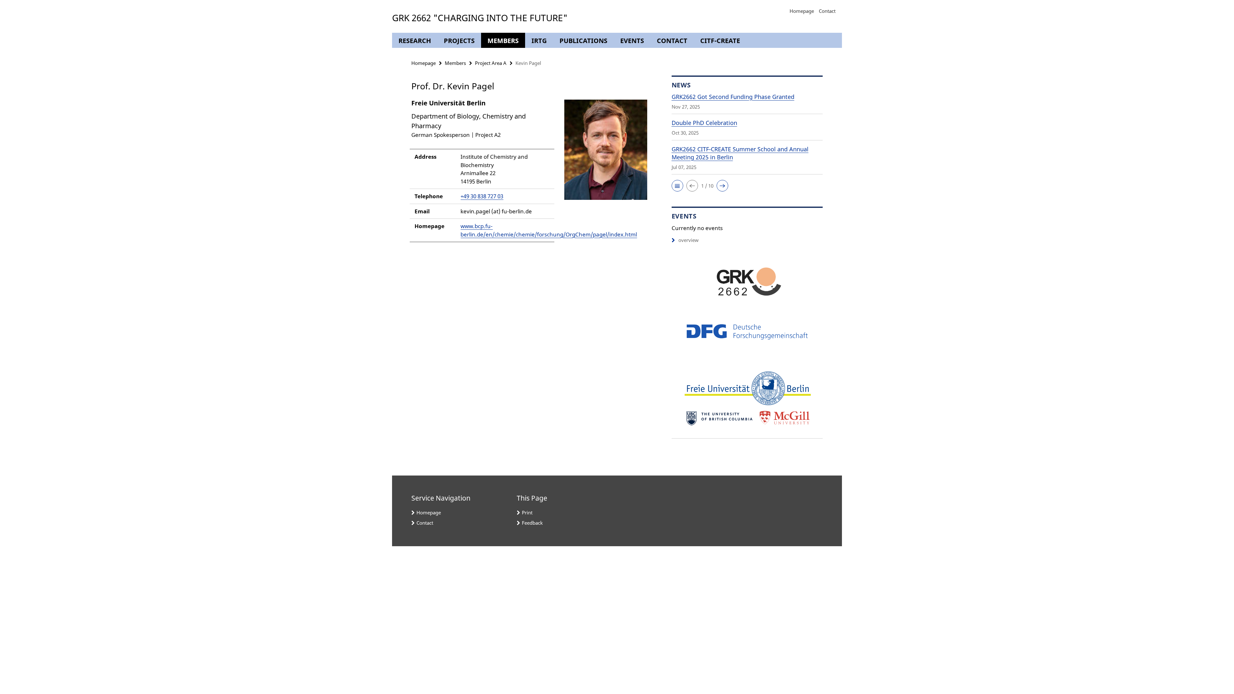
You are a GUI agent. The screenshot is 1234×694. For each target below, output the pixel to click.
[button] (677, 185)
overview (688, 240)
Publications (583, 40)
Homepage (802, 11)
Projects (459, 40)
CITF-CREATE (720, 40)
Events (632, 40)
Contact (827, 11)
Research (414, 40)
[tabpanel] (529, 173)
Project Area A (490, 63)
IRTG (539, 40)
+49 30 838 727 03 (482, 196)
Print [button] (527, 512)
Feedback (532, 523)
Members (503, 40)
